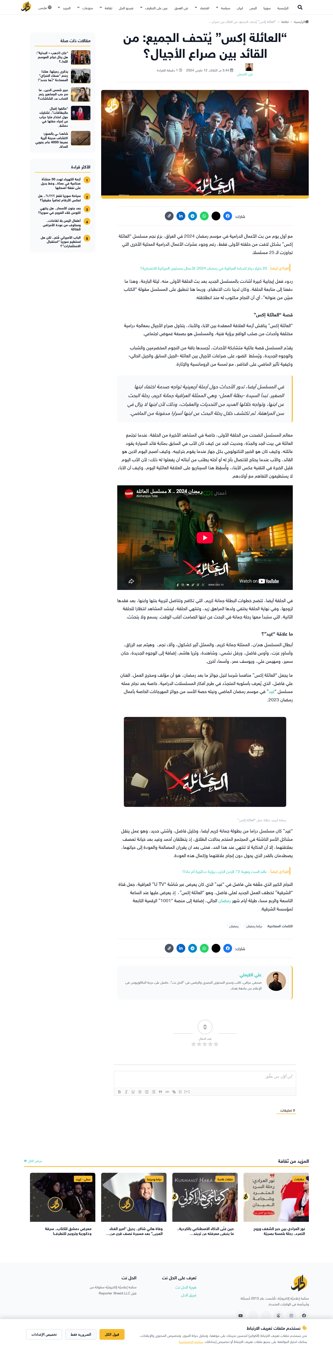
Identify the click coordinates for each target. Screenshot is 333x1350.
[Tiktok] (253, 1316)
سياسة (225, 7)
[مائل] (126, 1092)
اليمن (253, 7)
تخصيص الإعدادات (44, 1334)
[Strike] (140, 1092)
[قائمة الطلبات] (146, 1092)
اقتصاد (204, 7)
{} (180, 1091)
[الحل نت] (26, 7)
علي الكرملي (251, 974)
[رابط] (174, 1092)
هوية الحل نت (185, 1286)
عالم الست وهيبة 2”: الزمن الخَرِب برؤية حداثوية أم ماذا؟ (224, 871)
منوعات (87, 7)
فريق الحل (188, 1294)
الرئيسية (282, 7)
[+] (187, 1091)
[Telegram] (192, 216)
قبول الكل (112, 1334)
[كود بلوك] (167, 1092)
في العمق (181, 7)
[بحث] (300, 7)
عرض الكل (34, 1160)
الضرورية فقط (80, 1334)
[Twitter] (266, 1316)
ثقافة (108, 7)
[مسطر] (133, 1092)
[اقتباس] (160, 1092)
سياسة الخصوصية (191, 1341)
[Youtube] (240, 1316)
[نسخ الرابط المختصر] (169, 216)
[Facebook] (227, 216)
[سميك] (119, 1092)
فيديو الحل (126, 7)
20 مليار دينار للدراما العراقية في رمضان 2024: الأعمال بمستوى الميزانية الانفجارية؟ (203, 267)
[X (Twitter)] (216, 216)
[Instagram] (291, 1316)
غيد (271, 691)
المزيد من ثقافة (293, 1160)
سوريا (267, 7)
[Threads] (279, 1316)
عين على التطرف (156, 7)
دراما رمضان (254, 925)
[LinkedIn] (180, 216)
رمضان (224, 900)
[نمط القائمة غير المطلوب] (153, 1092)
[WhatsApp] (204, 216)
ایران (240, 7)
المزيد (66, 7)
